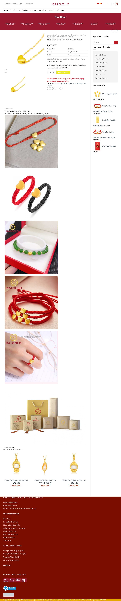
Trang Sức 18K (99, 70)
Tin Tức (33, 10)
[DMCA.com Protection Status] (8, 594)
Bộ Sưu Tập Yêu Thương (65, 36)
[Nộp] (116, 42)
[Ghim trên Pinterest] (58, 88)
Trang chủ (7, 10)
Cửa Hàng (24, 10)
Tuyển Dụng (59, 10)
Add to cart (63, 72)
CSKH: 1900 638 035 (10, 505)
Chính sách (42, 10)
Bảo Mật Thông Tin (9, 537)
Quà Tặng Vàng (100, 78)
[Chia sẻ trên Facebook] (48, 88)
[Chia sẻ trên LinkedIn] (61, 88)
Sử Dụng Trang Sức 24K (11, 560)
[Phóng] (5, 71)
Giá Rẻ (73, 83)
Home (49, 35)
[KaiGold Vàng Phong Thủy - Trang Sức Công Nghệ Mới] (60, 4)
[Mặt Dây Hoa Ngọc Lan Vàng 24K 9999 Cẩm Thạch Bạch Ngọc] (45, 465)
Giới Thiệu (16, 10)
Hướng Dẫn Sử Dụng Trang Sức (13, 551)
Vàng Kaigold (99, 55)
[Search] (104, 4)
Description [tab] (9, 108)
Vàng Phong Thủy (100, 59)
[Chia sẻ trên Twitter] (51, 88)
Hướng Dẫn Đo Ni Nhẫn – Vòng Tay (14, 554)
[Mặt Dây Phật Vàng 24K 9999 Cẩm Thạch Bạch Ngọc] (16, 465)
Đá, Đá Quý (98, 74)
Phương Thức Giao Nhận (11, 525)
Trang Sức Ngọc (100, 62)
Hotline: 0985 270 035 (10, 502)
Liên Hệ (51, 10)
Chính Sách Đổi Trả (9, 531)
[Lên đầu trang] (117, 598)
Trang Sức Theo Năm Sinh (11, 557)
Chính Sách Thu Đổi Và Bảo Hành (14, 528)
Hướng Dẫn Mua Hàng (10, 522)
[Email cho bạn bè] (54, 88)
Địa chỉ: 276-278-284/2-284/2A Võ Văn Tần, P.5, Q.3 (19, 508)
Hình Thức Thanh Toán (10, 534)
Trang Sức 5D (99, 66)
